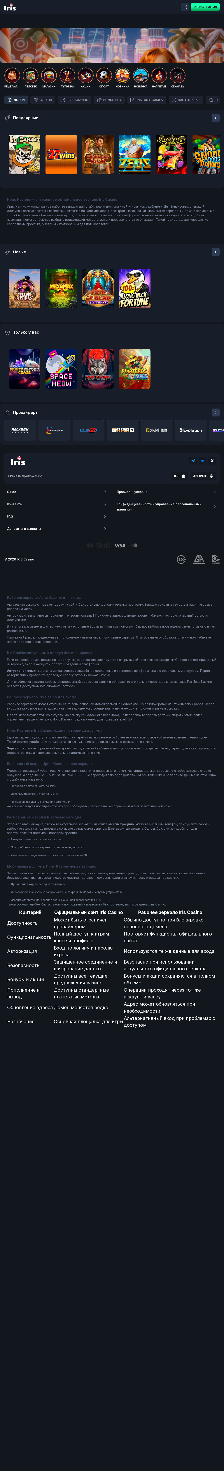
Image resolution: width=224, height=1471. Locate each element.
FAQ (10, 516)
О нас (11, 492)
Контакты (14, 504)
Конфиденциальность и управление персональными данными (159, 506)
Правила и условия (132, 492)
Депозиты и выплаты (24, 528)
